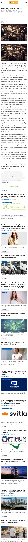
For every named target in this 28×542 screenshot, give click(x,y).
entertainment (16, 171)
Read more (5, 220)
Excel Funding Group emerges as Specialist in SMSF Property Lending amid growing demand (13, 372)
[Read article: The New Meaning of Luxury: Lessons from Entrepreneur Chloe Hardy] (14, 354)
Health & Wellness (6, 467)
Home (2, 6)
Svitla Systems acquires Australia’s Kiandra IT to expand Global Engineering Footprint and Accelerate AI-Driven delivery (13, 401)
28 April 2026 (12, 464)
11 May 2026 (12, 405)
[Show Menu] (1, 2)
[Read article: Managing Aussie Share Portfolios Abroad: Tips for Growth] (14, 325)
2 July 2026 (13, 317)
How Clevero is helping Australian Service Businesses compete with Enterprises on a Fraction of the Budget (13, 491)
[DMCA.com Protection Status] (14, 186)
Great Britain (5, 173)
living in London (18, 173)
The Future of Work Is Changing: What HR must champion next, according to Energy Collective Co (13, 196)
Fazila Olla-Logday (6, 259)
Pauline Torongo (5, 199)
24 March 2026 (13, 524)
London (21, 176)
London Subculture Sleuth (8, 178)
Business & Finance (7, 202)
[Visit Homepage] (13, 2)
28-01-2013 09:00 (17, 22)
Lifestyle (4, 233)
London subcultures (19, 178)
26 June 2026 (12, 376)
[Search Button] (26, 2)
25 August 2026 (13, 230)
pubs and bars (5, 180)
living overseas (14, 176)
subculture (19, 180)
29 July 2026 (13, 259)
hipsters (11, 173)
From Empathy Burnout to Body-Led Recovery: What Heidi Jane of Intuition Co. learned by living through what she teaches (13, 226)
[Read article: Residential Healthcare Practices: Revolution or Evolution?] (14, 442)
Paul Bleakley (8, 22)
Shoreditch (12, 180)
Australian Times (5, 289)
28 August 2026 (13, 199)
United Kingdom (5, 182)
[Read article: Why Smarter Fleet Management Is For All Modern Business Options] (14, 267)
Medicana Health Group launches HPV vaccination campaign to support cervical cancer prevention (13, 461)
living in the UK (5, 176)
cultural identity (8, 171)
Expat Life (6, 6)
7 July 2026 (12, 289)
